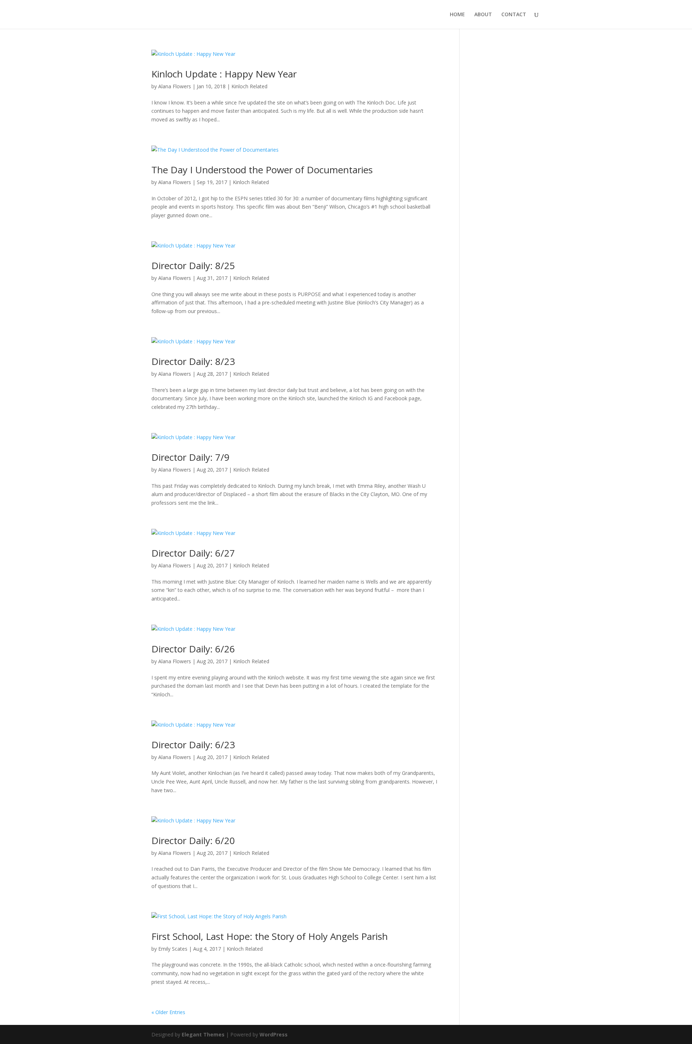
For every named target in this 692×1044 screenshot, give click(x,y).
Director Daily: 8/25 (193, 265)
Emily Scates (172, 948)
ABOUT (483, 15)
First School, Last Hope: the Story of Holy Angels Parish (269, 936)
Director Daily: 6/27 (193, 552)
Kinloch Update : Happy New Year (224, 73)
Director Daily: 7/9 (190, 457)
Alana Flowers (174, 86)
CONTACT (513, 15)
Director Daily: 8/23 (193, 361)
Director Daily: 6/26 (193, 648)
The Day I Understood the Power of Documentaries (262, 169)
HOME (457, 15)
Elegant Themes (203, 1034)
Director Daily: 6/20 (193, 840)
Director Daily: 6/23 (193, 744)
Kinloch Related (249, 86)
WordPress (274, 1034)
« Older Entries (168, 1012)
